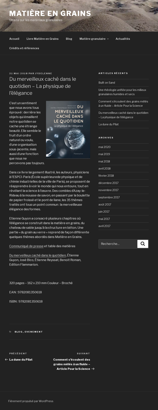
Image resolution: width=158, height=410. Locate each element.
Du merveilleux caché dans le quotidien (37, 255)
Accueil (14, 38)
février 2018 (106, 175)
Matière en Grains (50, 13)
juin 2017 (103, 211)
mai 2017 (104, 218)
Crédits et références (24, 48)
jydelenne (43, 73)
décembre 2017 (108, 183)
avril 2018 (104, 168)
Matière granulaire (93, 38)
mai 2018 (104, 161)
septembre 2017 (109, 197)
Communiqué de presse (26, 246)
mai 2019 (104, 154)
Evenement (34, 331)
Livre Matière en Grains (43, 38)
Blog (69, 38)
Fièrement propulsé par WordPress (30, 401)
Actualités (123, 38)
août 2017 (104, 204)
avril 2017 (104, 226)
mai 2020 (104, 147)
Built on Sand (106, 82)
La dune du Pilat (108, 124)
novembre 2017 (108, 190)
